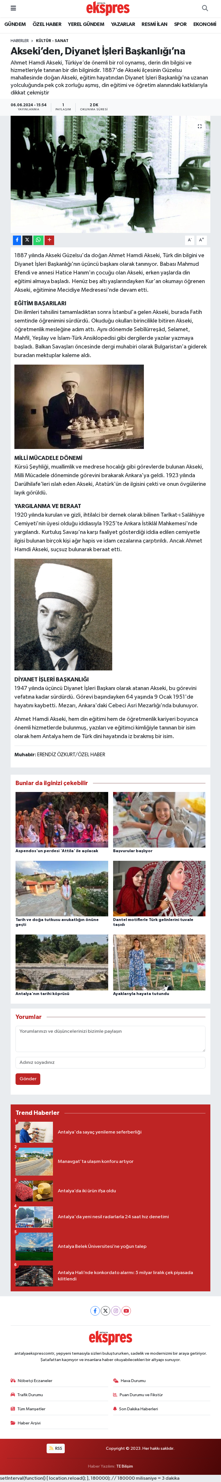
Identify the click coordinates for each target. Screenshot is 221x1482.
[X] (105, 1311)
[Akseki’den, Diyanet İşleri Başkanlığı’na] (111, 174)
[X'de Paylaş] (27, 240)
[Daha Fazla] (49, 240)
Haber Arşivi (29, 1423)
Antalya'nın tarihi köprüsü (42, 994)
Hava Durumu (133, 1381)
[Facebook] (95, 1311)
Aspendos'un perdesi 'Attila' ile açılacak (57, 851)
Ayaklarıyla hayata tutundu (141, 994)
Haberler (20, 41)
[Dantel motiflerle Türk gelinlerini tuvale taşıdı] (159, 888)
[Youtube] (126, 1311)
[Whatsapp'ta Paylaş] (38, 240)
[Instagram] (116, 1311)
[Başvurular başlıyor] (159, 819)
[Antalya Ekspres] (107, 8)
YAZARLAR (123, 24)
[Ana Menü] (13, 8)
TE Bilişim (124, 1466)
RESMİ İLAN (154, 24)
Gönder (28, 1079)
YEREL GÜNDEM (86, 24)
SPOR (180, 24)
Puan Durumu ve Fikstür (141, 1395)
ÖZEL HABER (47, 24)
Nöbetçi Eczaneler (35, 1381)
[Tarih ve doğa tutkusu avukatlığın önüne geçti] (62, 888)
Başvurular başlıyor (133, 851)
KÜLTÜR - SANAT (52, 41)
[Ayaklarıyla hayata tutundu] (159, 962)
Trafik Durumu (30, 1395)
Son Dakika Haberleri (138, 1409)
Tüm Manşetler (31, 1409)
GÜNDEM (15, 24)
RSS (58, 1448)
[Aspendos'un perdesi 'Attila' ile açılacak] (62, 819)
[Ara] (204, 8)
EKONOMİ (204, 24)
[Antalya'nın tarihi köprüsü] (62, 962)
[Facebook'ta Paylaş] (17, 240)
